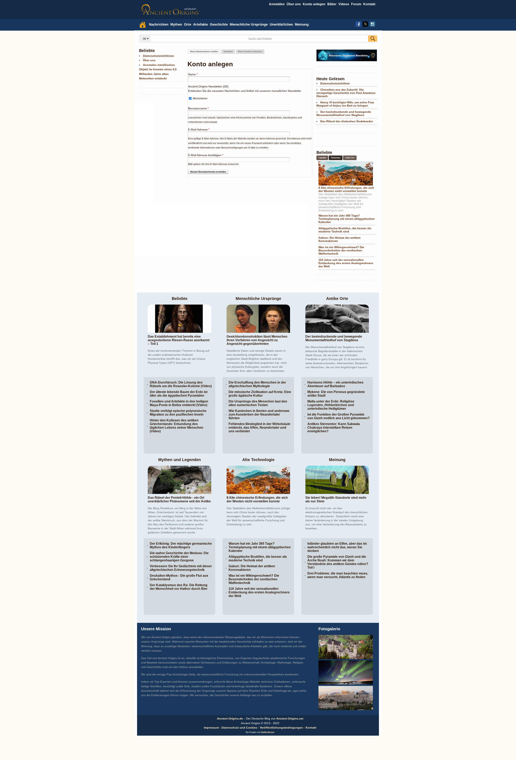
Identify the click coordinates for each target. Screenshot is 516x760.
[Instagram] (372, 23)
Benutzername (198, 108)
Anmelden (277, 4)
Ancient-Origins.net (289, 718)
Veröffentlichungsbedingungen (281, 727)
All (145, 38)
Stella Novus (267, 732)
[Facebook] (358, 23)
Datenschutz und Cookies (239, 727)
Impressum (211, 727)
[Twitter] (365, 23)
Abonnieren (200, 98)
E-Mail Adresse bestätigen (205, 155)
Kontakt (311, 727)
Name (193, 74)
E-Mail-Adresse (198, 129)
